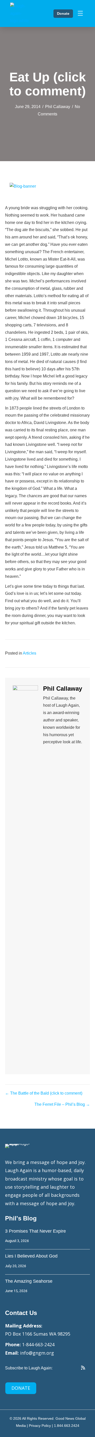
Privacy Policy (40, 1426)
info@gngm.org (37, 1353)
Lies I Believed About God (31, 1256)
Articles (29, 653)
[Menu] (80, 13)
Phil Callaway (57, 106)
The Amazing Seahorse (28, 1281)
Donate (63, 13)
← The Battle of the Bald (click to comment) (43, 1093)
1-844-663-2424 (38, 1344)
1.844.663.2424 (66, 1426)
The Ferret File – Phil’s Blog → (62, 1104)
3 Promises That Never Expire (35, 1231)
